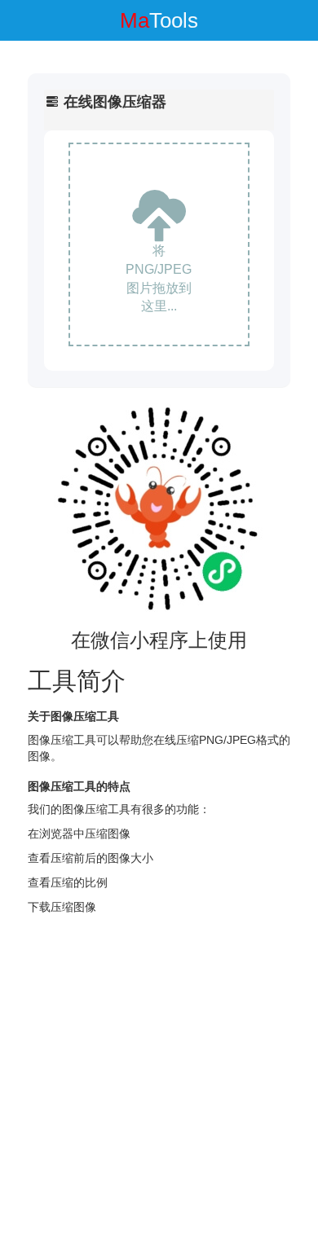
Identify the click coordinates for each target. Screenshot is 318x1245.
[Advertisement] (159, 1082)
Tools (159, 20)
